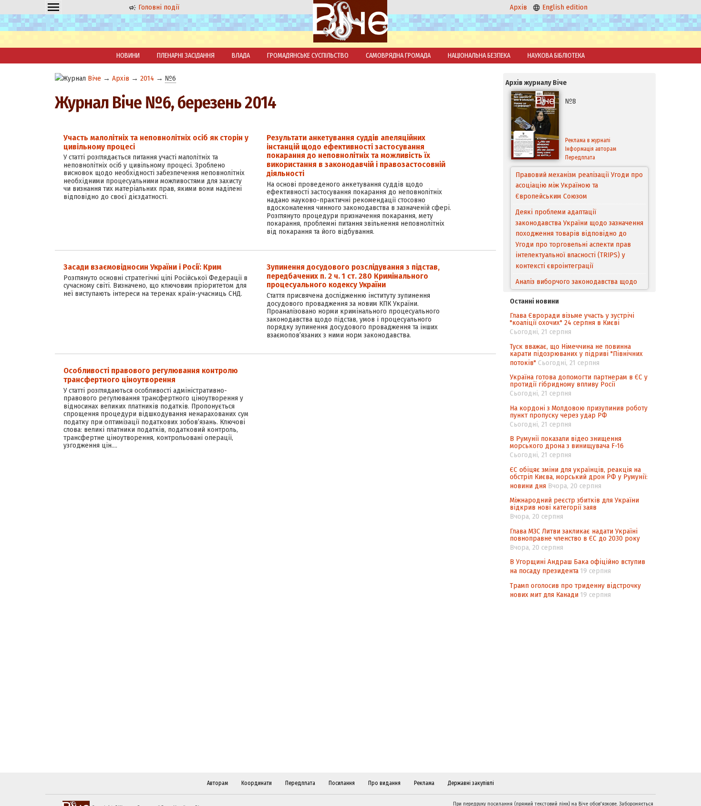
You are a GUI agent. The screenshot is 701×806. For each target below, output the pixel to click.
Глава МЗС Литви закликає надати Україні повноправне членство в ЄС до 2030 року (575, 535)
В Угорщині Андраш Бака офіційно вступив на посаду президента (577, 566)
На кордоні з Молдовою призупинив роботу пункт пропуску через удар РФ (579, 411)
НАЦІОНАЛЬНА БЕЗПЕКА (479, 56)
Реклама (424, 783)
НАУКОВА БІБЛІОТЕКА (556, 56)
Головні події (157, 7)
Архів (518, 7)
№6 (170, 78)
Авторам (217, 783)
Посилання (342, 783)
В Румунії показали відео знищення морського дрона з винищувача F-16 (567, 442)
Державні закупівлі (471, 783)
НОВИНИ (128, 56)
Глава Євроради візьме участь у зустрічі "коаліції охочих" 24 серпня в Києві (572, 319)
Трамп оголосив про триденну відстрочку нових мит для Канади (575, 590)
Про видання (384, 783)
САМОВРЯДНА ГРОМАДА (398, 56)
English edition (564, 7)
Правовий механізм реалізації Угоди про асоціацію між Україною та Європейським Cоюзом (579, 185)
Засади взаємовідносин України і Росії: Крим (142, 267)
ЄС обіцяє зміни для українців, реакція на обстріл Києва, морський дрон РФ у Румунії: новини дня (579, 477)
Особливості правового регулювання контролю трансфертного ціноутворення (150, 375)
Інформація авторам (590, 149)
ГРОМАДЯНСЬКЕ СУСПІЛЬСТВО (308, 56)
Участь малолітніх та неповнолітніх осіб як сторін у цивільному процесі (155, 142)
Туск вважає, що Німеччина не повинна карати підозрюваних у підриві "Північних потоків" (576, 354)
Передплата (580, 157)
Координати (256, 783)
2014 (147, 78)
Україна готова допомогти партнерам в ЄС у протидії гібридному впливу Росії (579, 380)
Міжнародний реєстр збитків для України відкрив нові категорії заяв (574, 504)
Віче (94, 78)
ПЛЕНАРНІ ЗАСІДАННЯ (186, 56)
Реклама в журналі (587, 140)
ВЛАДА (241, 56)
